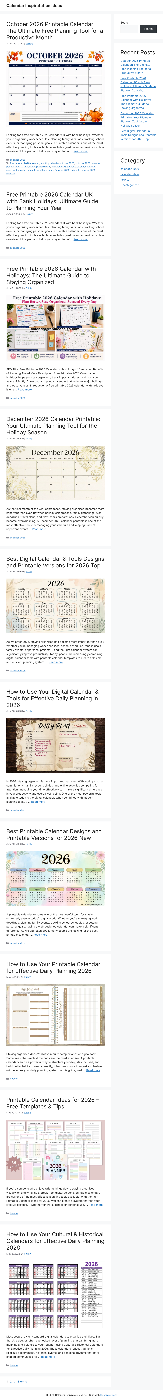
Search (124, 22)
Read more (81, 151)
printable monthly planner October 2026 (48, 170)
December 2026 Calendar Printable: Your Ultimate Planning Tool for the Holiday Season (53, 426)
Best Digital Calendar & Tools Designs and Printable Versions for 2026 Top (55, 562)
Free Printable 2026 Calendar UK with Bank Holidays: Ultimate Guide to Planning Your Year (52, 201)
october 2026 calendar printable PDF (30, 166)
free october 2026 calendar (24, 163)
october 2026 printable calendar (69, 166)
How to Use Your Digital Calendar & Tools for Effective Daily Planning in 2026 (52, 698)
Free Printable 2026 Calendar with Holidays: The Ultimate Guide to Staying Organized (51, 275)
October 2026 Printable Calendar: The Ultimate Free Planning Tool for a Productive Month (54, 31)
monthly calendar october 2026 (57, 163)
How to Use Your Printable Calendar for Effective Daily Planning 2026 (53, 967)
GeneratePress (108, 1395)
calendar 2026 (17, 159)
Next (23, 1381)
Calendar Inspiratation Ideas (34, 5)
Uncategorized (129, 185)
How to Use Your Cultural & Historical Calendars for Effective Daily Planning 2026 (55, 1241)
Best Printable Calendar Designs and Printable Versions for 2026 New (54, 834)
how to (14, 1078)
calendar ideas (17, 670)
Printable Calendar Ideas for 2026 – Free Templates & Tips (52, 1103)
